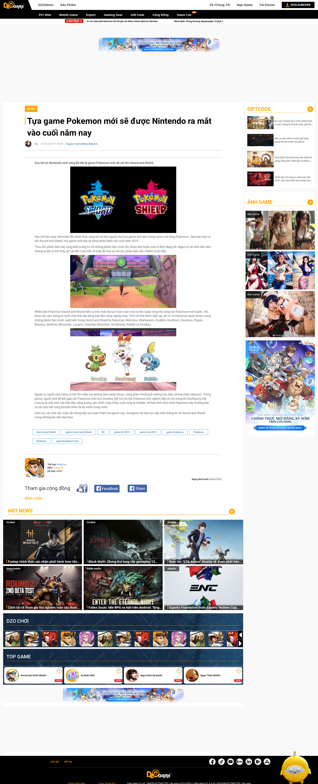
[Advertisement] (159, 79)
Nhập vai (61, 464)
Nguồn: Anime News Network (82, 144)
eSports (172, 568)
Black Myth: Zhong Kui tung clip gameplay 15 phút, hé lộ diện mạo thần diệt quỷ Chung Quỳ (134, 21)
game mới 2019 (148, 432)
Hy (36, 144)
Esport (91, 15)
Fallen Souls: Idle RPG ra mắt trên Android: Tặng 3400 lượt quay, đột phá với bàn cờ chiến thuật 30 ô (124, 608)
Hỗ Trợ (68, 761)
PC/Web (10, 522)
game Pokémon (175, 432)
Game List (184, 15)
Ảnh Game (259, 202)
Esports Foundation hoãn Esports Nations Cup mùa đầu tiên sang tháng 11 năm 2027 (203, 608)
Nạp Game (245, 5)
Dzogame (58, 467)
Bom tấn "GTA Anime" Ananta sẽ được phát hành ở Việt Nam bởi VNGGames (205, 562)
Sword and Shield (46, 432)
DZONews (46, 5)
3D (103, 432)
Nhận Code (293, 122)
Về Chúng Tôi (220, 5)
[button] (240, 643)
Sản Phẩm (68, 5)
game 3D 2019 (122, 432)
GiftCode (259, 109)
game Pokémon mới (67, 441)
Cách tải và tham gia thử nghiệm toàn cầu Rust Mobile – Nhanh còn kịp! (42, 608)
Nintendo (41, 441)
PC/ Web (45, 15)
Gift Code (137, 15)
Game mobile (13, 568)
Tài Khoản (267, 5)
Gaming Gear (113, 15)
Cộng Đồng (161, 15)
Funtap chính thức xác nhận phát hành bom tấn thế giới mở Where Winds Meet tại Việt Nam (42, 562)
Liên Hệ (54, 761)
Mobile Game (68, 15)
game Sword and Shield (79, 432)
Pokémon (198, 432)
